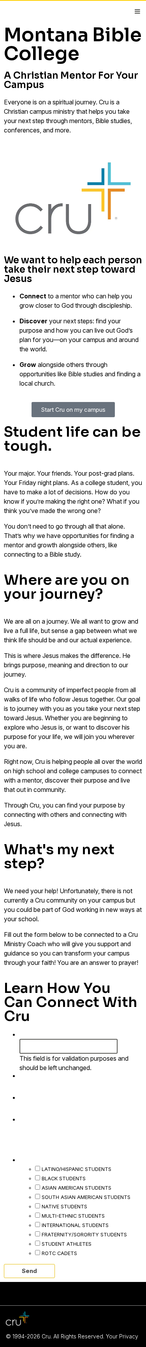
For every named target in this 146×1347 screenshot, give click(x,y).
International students (75, 1225)
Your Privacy (122, 1336)
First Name (40, 1075)
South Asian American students (86, 1197)
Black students (64, 1178)
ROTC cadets (59, 1253)
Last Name (40, 1097)
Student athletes (66, 1244)
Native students (64, 1206)
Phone (30, 1033)
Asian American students (76, 1188)
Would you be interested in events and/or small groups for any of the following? (76, 1150)
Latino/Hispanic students (76, 1169)
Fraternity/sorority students (84, 1234)
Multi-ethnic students (73, 1216)
